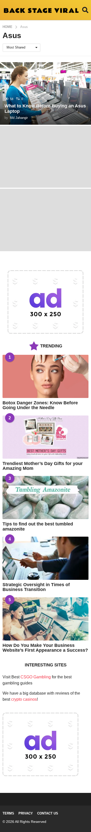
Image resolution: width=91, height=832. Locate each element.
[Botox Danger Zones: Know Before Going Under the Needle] (45, 376)
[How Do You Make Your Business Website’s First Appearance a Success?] (45, 619)
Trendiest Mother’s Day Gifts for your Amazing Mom (43, 466)
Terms (8, 813)
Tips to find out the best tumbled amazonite (38, 526)
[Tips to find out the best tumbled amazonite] (45, 497)
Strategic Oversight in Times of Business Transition (36, 587)
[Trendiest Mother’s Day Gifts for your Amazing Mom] (45, 437)
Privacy (25, 813)
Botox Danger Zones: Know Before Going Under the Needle (40, 405)
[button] (85, 10)
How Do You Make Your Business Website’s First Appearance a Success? (45, 648)
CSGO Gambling (35, 677)
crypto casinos (24, 699)
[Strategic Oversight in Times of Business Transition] (45, 558)
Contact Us (47, 813)
